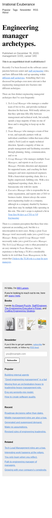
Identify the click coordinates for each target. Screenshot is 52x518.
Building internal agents (17, 375)
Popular (6, 10)
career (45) (31, 55)
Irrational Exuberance (18, 4)
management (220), (13, 55)
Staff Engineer (39, 305)
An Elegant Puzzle (21, 305)
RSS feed (34, 347)
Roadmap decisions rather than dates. (24, 413)
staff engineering (36, 70)
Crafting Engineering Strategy (20, 311)
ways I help (14, 296)
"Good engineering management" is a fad (26, 379)
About (5, 12)
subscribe (37, 344)
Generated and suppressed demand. (23, 422)
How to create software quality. (20, 397)
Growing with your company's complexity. (26, 470)
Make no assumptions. (16, 427)
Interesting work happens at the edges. (24, 452)
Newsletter (25, 10)
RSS (35, 10)
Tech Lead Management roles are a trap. (25, 448)
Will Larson (22, 288)
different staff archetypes (13, 77)
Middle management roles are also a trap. (26, 417)
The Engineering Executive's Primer (23, 308)
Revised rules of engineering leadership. (25, 431)
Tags (15, 10)
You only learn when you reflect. (21, 457)
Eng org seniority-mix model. (19, 392)
